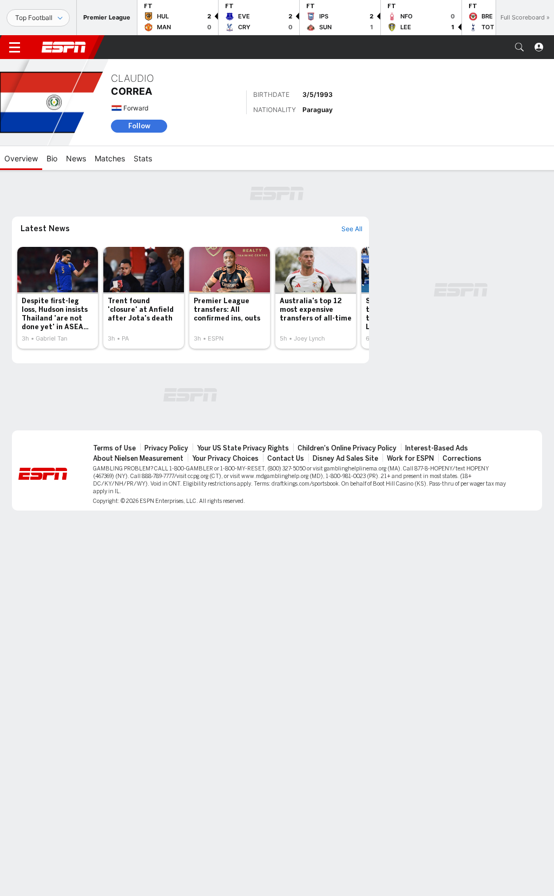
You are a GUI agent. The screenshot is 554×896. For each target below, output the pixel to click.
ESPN (64, 47)
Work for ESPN (410, 458)
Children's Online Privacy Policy (347, 448)
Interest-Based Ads (436, 448)
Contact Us (285, 458)
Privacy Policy (166, 448)
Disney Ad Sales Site (345, 458)
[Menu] (14, 47)
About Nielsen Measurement (138, 458)
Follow (139, 126)
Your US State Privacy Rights (243, 448)
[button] (519, 47)
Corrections (462, 458)
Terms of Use (114, 448)
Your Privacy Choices (225, 458)
